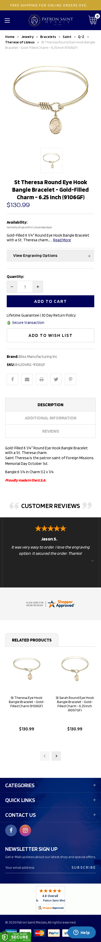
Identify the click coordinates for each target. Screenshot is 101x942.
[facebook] (11, 830)
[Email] (27, 379)
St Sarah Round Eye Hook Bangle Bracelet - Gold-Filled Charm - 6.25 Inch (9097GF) (75, 704)
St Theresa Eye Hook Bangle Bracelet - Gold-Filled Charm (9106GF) (27, 702)
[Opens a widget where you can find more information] (81, 932)
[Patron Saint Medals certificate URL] (50, 604)
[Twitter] (56, 379)
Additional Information (50, 417)
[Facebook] (12, 379)
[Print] (41, 379)
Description (50, 404)
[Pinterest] (70, 379)
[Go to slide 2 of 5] (56, 756)
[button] (50, 256)
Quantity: (15, 276)
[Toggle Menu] (7, 20)
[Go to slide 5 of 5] (44, 756)
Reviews (50, 431)
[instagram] (25, 830)
